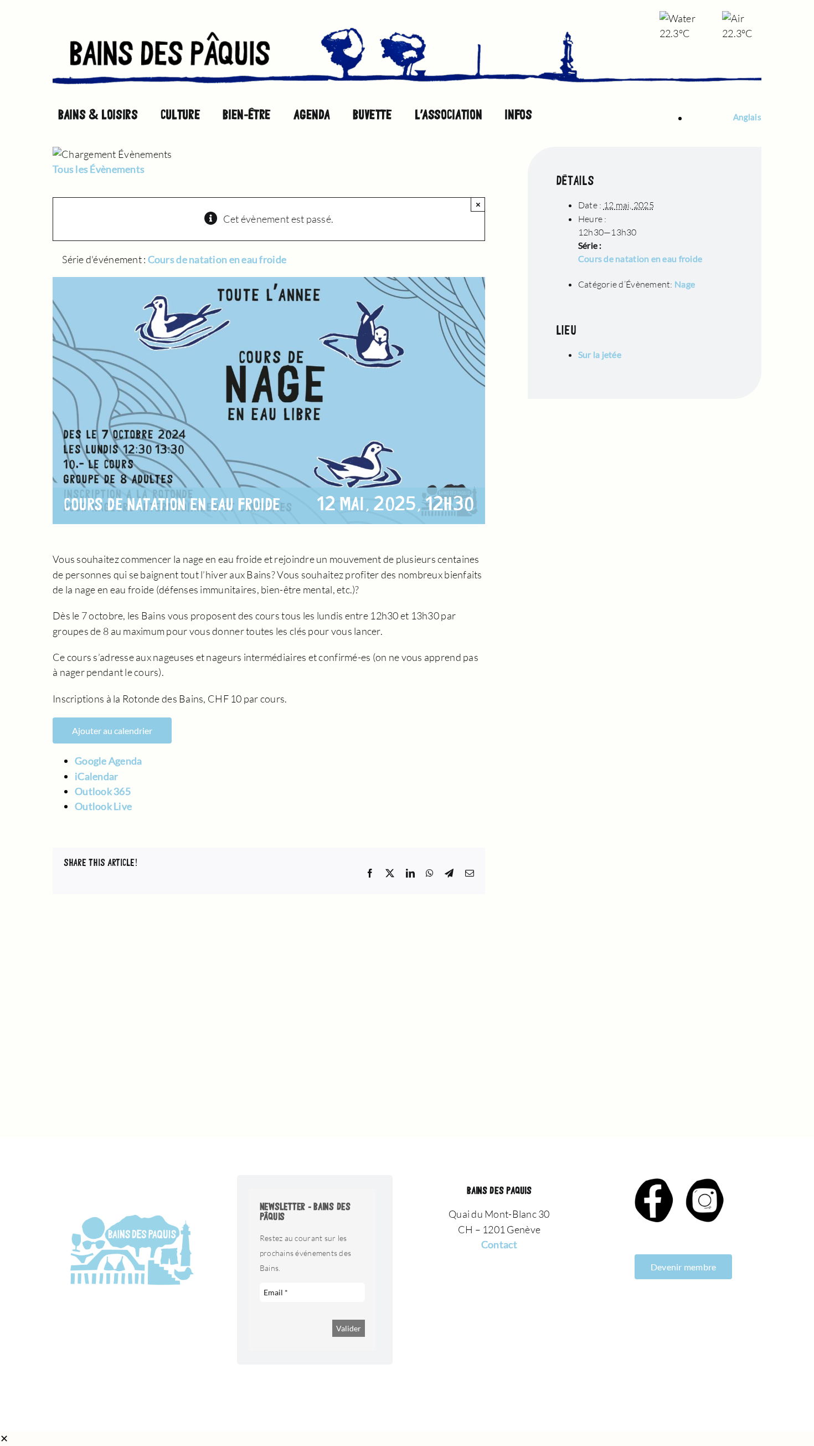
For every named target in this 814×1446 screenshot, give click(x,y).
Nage (684, 284)
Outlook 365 (103, 791)
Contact (499, 1244)
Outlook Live (103, 806)
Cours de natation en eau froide (640, 258)
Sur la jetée (599, 354)
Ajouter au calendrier (112, 730)
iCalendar (96, 776)
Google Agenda (108, 761)
